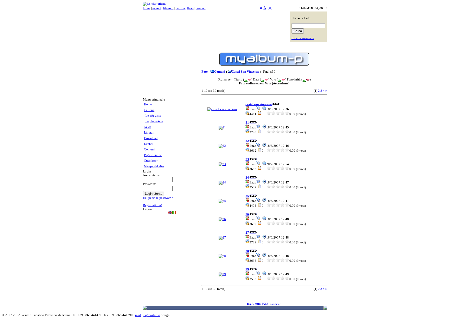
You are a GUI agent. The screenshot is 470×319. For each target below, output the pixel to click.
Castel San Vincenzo (245, 71)
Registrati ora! (152, 205)
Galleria (149, 110)
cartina (181, 8)
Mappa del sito (154, 166)
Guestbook (151, 160)
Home (148, 104)
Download (151, 138)
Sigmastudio (151, 315)
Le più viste (153, 115)
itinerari (168, 8)
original (275, 304)
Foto (204, 71)
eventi (157, 8)
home (146, 8)
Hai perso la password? (158, 198)
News (147, 127)
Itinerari (149, 132)
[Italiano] (174, 213)
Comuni (149, 149)
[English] (170, 213)
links (190, 8)
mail (138, 315)
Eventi (148, 144)
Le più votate (154, 121)
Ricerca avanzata (303, 38)
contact (201, 8)
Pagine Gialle (153, 155)
